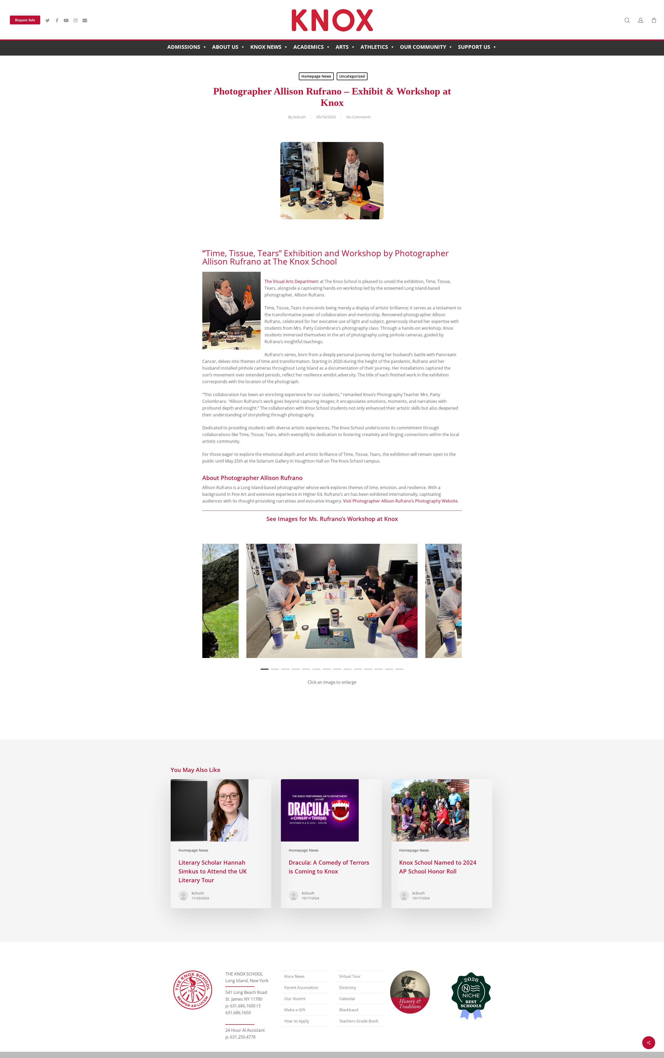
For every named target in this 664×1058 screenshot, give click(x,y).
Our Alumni (295, 998)
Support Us (474, 46)
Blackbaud (348, 1009)
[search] (627, 20)
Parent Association (301, 987)
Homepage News (316, 76)
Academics (308, 46)
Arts (342, 46)
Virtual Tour (350, 976)
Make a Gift (294, 1009)
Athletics (374, 46)
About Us (225, 46)
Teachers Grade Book (358, 1020)
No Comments (358, 116)
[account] (641, 20)
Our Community (423, 46)
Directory (347, 987)
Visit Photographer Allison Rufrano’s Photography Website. (401, 501)
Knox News (265, 46)
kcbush (299, 116)
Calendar (347, 998)
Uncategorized (352, 76)
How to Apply (296, 1020)
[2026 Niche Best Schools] (469, 996)
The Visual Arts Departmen (291, 281)
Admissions (183, 46)
